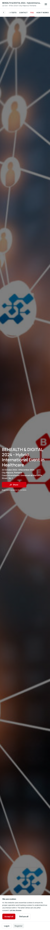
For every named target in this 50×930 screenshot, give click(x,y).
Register (18, 926)
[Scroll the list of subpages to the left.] (4, 12)
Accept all (8, 916)
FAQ (32, 12)
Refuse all (23, 916)
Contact (23, 12)
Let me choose (15, 910)
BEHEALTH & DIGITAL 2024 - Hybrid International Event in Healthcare (22, 3)
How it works (42, 12)
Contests (11, 12)
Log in (6, 926)
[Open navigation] (45, 4)
